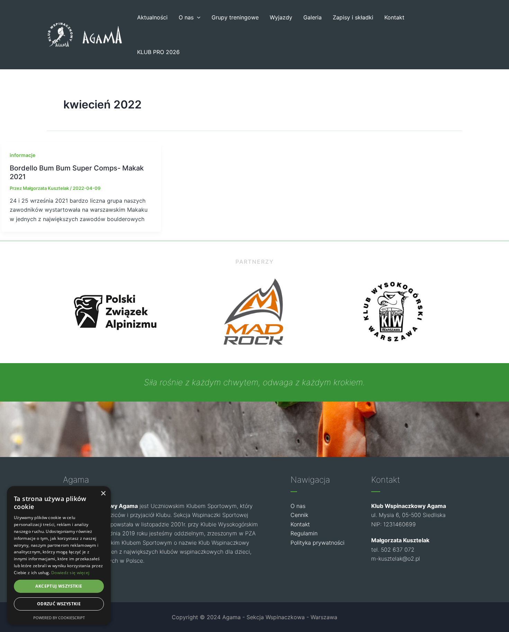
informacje (22, 155)
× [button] (103, 493)
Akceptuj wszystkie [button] (58, 586)
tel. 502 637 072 (392, 549)
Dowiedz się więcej (70, 573)
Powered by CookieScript (59, 617)
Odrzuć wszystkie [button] (59, 604)
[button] (197, 17)
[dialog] (59, 555)
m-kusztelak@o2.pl (395, 558)
